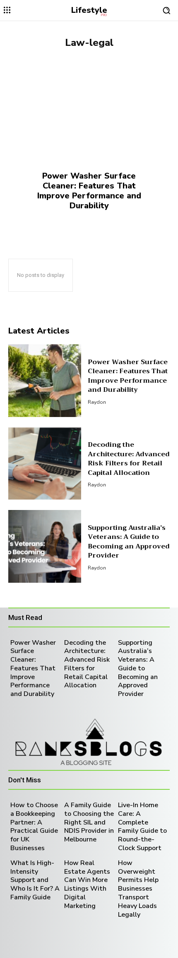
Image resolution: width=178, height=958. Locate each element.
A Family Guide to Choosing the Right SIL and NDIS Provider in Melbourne (89, 822)
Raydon (97, 402)
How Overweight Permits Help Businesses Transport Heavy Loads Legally (138, 888)
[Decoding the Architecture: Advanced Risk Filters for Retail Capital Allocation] (44, 463)
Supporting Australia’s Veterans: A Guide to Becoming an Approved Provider (129, 541)
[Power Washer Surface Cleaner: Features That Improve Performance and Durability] (89, 139)
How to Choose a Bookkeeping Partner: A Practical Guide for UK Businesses (34, 827)
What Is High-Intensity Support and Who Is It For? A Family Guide (35, 880)
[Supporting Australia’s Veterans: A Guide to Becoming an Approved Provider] (44, 546)
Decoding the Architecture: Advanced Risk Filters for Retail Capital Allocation (129, 458)
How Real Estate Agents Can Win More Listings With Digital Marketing (87, 884)
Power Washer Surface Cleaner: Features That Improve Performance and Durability (89, 190)
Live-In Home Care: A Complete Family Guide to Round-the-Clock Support (142, 827)
